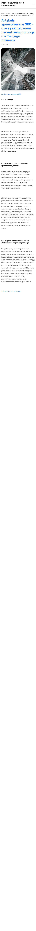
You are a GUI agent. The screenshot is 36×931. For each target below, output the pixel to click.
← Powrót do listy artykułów (10, 291)
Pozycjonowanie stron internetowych (12, 4)
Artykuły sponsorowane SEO (11, 94)
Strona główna (5, 13)
